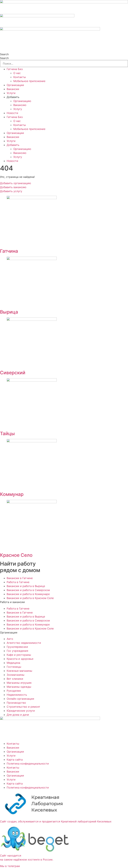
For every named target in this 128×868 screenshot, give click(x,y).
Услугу (17, 109)
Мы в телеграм (10, 866)
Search (4, 54)
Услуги (11, 93)
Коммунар (12, 494)
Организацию (22, 101)
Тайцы (7, 433)
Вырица (9, 312)
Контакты (19, 77)
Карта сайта (15, 759)
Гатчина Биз (15, 69)
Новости (12, 113)
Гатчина (9, 251)
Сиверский (12, 372)
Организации (15, 85)
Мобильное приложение (29, 81)
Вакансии (13, 89)
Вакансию (19, 105)
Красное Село (16, 555)
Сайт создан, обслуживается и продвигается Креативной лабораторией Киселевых (56, 821)
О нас (17, 73)
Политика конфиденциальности (28, 763)
